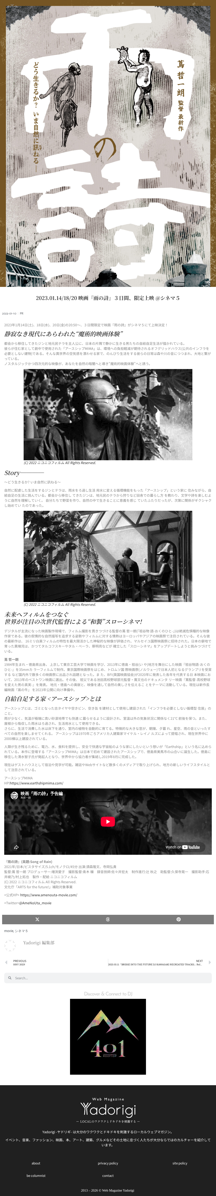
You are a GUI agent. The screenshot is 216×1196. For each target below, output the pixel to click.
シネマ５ (21, 931)
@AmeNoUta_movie (35, 902)
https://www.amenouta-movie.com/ (48, 894)
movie (8, 931)
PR (21, 313)
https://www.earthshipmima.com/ (36, 782)
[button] (37, 919)
